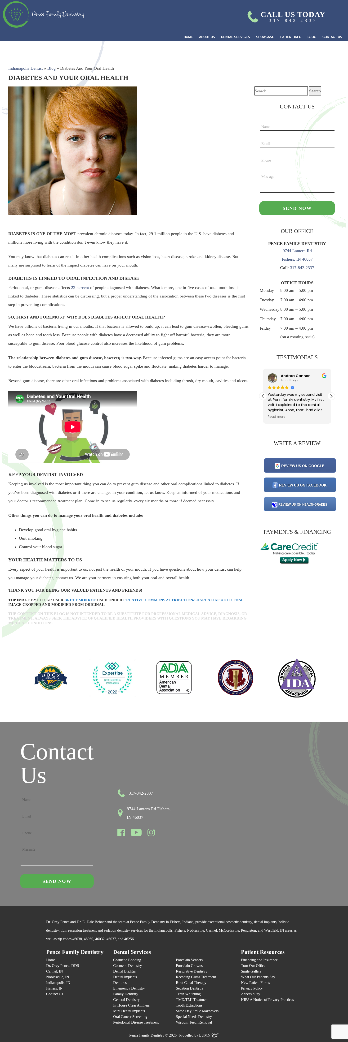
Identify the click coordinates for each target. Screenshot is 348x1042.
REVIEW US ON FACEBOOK (303, 485)
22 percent (80, 287)
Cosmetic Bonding (127, 960)
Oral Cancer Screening (130, 1017)
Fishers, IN (54, 988)
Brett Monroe (80, 600)
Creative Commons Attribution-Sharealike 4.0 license (183, 600)
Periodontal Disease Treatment (136, 1022)
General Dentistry (126, 1000)
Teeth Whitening (188, 994)
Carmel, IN (54, 971)
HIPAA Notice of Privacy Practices (267, 1000)
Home (188, 37)
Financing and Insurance (259, 960)
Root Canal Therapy (191, 983)
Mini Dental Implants (129, 1011)
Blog (312, 37)
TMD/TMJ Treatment (192, 1000)
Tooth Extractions (189, 1005)
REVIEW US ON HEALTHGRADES (302, 504)
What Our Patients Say (258, 977)
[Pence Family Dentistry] (43, 14)
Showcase (265, 37)
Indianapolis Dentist (25, 68)
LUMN (205, 1035)
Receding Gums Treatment (196, 977)
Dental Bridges (124, 971)
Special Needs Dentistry (194, 1017)
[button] (331, 396)
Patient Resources (263, 952)
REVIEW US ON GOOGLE (302, 466)
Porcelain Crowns (189, 966)
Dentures (120, 983)
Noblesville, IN (57, 977)
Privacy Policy (252, 988)
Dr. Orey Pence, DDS (62, 966)
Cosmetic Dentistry (127, 966)
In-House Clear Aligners (131, 1005)
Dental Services (235, 37)
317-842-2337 (302, 267)
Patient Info (290, 37)
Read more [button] (315, 417)
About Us (207, 37)
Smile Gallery (251, 971)
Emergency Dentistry (129, 988)
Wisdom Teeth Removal (194, 1022)
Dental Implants (125, 977)
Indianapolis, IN (58, 983)
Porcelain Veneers (189, 960)
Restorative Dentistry (191, 971)
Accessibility (250, 994)
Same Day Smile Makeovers (197, 1011)
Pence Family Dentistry (74, 952)
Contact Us (332, 37)
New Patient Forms (255, 983)
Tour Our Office (253, 966)
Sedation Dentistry (190, 988)
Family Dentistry (125, 994)
